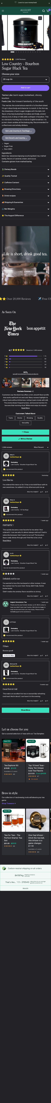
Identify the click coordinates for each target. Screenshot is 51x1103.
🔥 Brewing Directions (11, 189)
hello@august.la (15, 612)
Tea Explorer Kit (11, 766)
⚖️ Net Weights (8, 209)
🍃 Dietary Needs (9, 169)
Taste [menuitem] (10, 418)
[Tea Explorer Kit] (13, 750)
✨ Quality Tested (9, 176)
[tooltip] (33, 391)
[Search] (44, 11)
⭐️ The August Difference (13, 216)
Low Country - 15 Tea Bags (19, 510)
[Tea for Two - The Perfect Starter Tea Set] (13, 820)
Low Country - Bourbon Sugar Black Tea (24, 464)
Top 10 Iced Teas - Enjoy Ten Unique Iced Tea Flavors (36, 768)
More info (25, 888)
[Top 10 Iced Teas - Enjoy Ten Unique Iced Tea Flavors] (37, 750)
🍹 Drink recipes (9, 196)
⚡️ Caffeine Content (10, 183)
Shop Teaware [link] (8, 804)
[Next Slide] (47, 382)
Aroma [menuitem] (19, 418)
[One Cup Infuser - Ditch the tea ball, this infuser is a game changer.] (37, 820)
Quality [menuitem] (40, 418)
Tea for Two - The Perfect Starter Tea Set (13, 838)
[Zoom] (40, 18)
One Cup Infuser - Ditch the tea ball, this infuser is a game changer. (36, 839)
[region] (25, 382)
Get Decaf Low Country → (16, 138)
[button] (14, 59)
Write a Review (26, 439)
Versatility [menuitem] (25, 423)
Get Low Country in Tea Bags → (18, 131)
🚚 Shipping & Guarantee (12, 202)
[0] (47, 11)
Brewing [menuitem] (30, 418)
